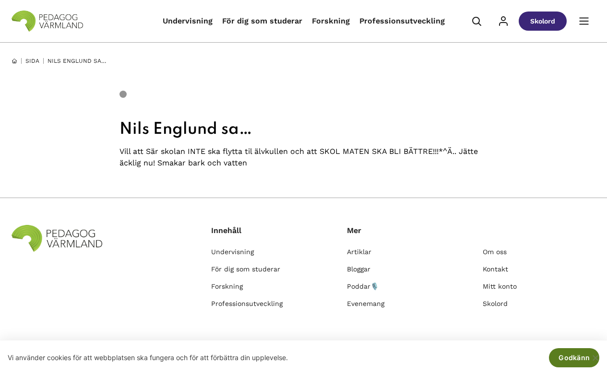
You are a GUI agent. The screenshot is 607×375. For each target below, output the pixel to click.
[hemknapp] (14, 61)
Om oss (495, 252)
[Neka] (595, 358)
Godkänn (574, 357)
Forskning (331, 20)
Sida (32, 61)
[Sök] (476, 21)
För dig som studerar (262, 20)
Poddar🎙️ (363, 286)
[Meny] (583, 21)
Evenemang (365, 303)
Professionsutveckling (402, 20)
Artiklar (359, 252)
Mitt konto (500, 286)
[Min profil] (503, 21)
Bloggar (358, 269)
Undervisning (188, 20)
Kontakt (495, 269)
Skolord (542, 21)
